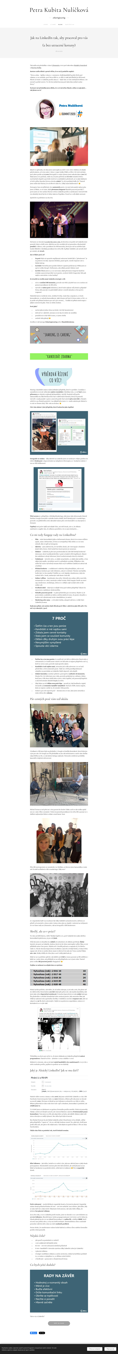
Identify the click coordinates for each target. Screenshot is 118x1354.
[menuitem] (46, 25)
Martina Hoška (36, 68)
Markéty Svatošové (80, 65)
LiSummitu (56, 65)
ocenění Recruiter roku (52, 242)
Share (34, 1333)
